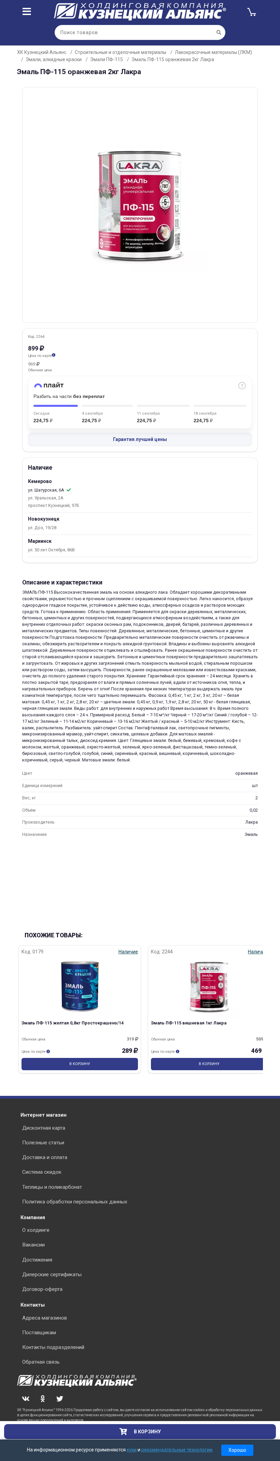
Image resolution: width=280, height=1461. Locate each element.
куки (132, 1449)
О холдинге (36, 1230)
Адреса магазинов (44, 1318)
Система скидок (41, 1172)
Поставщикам (39, 1332)
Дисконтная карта (43, 1128)
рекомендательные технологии (176, 1449)
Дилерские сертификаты (52, 1274)
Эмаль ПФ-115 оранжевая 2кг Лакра (172, 59)
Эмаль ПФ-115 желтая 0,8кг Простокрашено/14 (73, 1022)
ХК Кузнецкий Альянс (41, 52)
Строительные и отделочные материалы (120, 52)
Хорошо (237, 1450)
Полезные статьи (43, 1143)
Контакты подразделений (53, 1347)
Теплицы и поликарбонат (52, 1187)
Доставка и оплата (44, 1157)
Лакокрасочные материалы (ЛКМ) (213, 52)
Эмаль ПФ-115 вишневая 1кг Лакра (188, 1022)
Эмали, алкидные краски (54, 59)
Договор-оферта (42, 1289)
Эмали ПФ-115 (106, 59)
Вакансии (33, 1245)
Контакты (32, 1305)
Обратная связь (41, 1362)
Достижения (37, 1260)
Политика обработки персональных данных (74, 1202)
